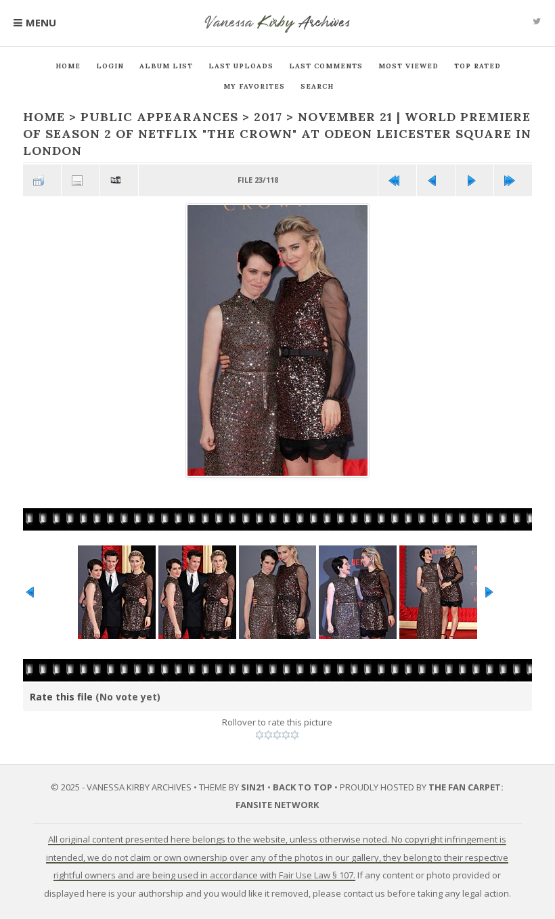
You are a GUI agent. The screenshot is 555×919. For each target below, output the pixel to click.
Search (317, 86)
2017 (268, 117)
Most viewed (408, 66)
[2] (268, 735)
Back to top (302, 787)
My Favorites (254, 86)
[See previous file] (435, 180)
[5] (294, 735)
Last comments (326, 66)
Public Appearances (159, 117)
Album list (166, 66)
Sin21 (253, 787)
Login (110, 66)
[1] (259, 735)
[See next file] (474, 180)
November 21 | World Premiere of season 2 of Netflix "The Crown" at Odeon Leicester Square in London (277, 133)
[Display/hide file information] (80, 180)
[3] (277, 735)
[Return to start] (397, 180)
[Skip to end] (513, 180)
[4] (286, 735)
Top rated (477, 66)
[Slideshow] (119, 180)
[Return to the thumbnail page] (42, 180)
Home (68, 66)
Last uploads (240, 66)
